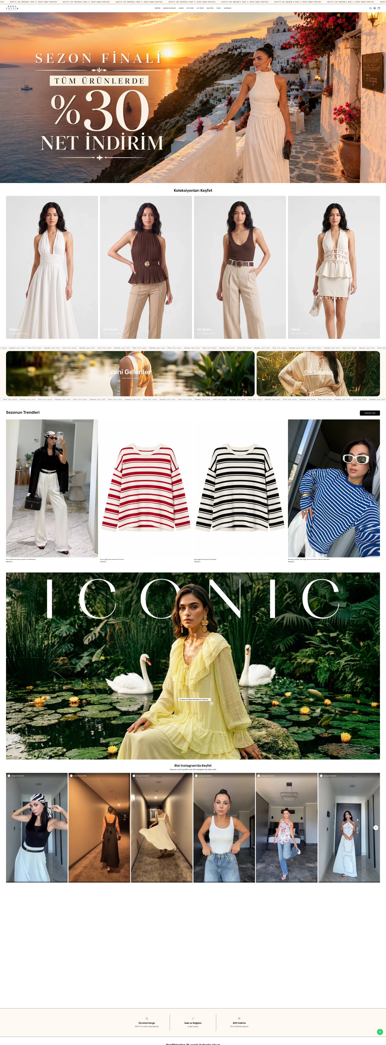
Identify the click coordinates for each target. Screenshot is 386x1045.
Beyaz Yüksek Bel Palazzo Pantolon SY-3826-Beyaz (21, 559)
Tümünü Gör (369, 413)
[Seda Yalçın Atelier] (12, 8)
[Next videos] (375, 827)
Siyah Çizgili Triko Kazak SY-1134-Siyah (205, 559)
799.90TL (103, 561)
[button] (190, 8)
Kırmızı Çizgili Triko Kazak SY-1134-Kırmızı (112, 559)
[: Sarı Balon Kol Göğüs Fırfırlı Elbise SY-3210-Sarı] (211, 703)
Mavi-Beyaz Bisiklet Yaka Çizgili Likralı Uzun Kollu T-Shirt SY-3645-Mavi (309, 559)
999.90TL (9, 561)
